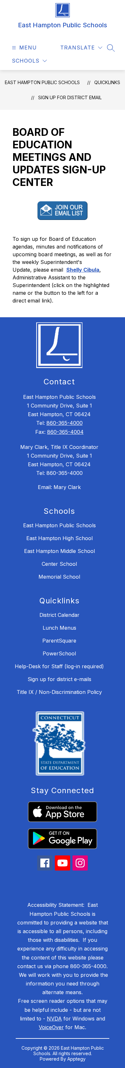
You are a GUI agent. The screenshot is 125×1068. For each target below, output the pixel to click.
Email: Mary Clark (59, 487)
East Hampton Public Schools (42, 82)
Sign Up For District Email (70, 97)
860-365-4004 (65, 432)
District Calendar (59, 615)
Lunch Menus (59, 628)
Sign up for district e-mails (59, 679)
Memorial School (59, 576)
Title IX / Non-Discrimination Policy (59, 692)
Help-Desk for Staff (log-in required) (59, 666)
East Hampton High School (59, 538)
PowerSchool (59, 653)
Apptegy (76, 1059)
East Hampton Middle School (59, 551)
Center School (59, 564)
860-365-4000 (64, 423)
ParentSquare (59, 640)
